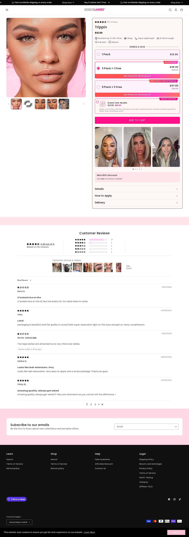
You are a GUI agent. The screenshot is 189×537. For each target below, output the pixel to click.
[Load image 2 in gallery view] (28, 104)
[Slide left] (8, 104)
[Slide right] (83, 104)
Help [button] (97, 454)
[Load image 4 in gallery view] (52, 104)
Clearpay (143, 482)
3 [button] (95, 404)
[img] (23, 287)
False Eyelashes (102, 459)
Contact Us (100, 468)
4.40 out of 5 (47, 244)
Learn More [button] (89, 532)
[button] (7, 10)
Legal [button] (142, 454)
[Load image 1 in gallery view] (16, 104)
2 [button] (91, 404)
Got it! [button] (176, 532)
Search (9, 459)
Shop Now (57, 2)
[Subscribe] (175, 427)
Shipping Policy (146, 459)
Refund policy (13, 468)
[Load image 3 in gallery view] (40, 104)
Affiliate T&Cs (146, 486)
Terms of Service (14, 464)
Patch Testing (146, 477)
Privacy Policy (145, 468)
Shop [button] (54, 454)
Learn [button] (9, 454)
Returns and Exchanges (150, 464)
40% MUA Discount (104, 464)
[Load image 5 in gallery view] (64, 104)
